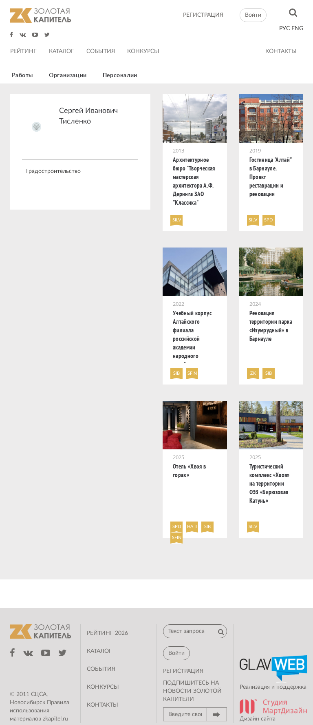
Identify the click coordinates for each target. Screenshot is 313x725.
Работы (22, 75)
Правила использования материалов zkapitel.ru (39, 711)
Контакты (281, 51)
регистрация (203, 15)
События (100, 51)
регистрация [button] (183, 671)
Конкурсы (143, 51)
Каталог (61, 51)
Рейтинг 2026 (107, 633)
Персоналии (120, 75)
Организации (68, 75)
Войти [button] (253, 15)
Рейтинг (23, 51)
